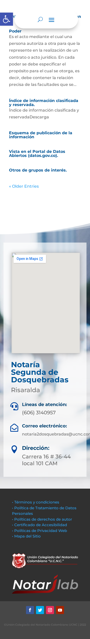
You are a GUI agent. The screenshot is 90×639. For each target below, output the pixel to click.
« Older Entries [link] (24, 186)
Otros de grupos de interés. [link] (38, 170)
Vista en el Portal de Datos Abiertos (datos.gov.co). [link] (37, 153)
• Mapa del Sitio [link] (27, 536)
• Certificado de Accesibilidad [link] (39, 524)
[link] (6, 19)
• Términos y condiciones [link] (35, 502)
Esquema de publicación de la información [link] (40, 134)
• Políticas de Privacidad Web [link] (39, 530)
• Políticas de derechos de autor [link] (42, 519)
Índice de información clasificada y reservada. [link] (43, 102)
